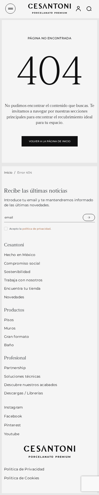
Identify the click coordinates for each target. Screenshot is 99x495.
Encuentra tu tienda (22, 288)
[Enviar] (89, 217)
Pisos (9, 320)
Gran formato (16, 336)
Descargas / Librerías (23, 393)
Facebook (13, 416)
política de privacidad (36, 228)
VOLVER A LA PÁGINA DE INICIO (49, 141)
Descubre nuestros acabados (30, 384)
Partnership (15, 367)
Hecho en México (20, 254)
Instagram (13, 407)
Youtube (11, 434)
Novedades (14, 297)
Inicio (8, 172)
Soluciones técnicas (22, 376)
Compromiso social (22, 263)
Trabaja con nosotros (23, 280)
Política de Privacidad (24, 469)
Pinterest (12, 425)
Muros (10, 328)
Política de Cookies (21, 478)
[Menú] (10, 9)
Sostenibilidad (17, 271)
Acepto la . (30, 228)
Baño (9, 345)
